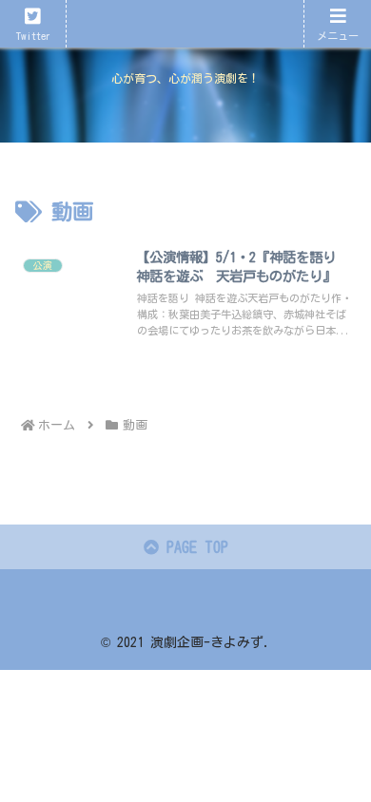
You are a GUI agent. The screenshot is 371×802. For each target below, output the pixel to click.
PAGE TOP (193, 547)
